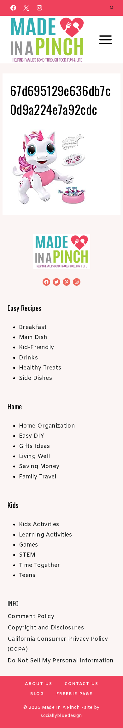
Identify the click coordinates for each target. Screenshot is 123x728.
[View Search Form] (111, 8)
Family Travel (37, 477)
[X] (26, 7)
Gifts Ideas (34, 446)
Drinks (28, 358)
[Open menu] (105, 40)
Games (28, 545)
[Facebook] (13, 7)
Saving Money (39, 466)
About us (38, 684)
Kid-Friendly (36, 347)
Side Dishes (35, 378)
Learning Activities (45, 535)
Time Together (39, 565)
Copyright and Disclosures (46, 628)
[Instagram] (39, 7)
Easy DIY (31, 436)
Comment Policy (31, 616)
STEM (27, 555)
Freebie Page (74, 694)
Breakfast (33, 327)
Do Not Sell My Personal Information (61, 661)
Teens (27, 575)
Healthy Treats (40, 368)
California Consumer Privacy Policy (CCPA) (58, 644)
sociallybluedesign (61, 716)
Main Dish (33, 337)
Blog (37, 694)
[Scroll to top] (108, 703)
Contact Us (81, 684)
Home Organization (47, 426)
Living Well (34, 456)
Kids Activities (39, 524)
